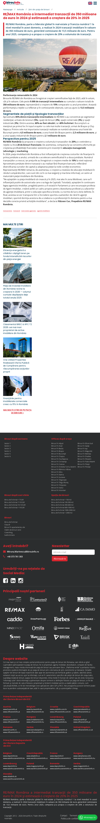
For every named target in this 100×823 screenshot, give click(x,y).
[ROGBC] (62, 598)
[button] (94, 3)
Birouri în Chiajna (57, 456)
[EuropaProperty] (38, 619)
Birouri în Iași (83, 448)
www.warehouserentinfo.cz (37, 758)
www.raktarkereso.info (82, 756)
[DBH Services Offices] (73, 646)
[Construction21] (38, 598)
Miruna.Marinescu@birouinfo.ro (23, 551)
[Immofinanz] (85, 619)
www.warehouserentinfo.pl (37, 768)
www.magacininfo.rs (81, 766)
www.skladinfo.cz (33, 756)
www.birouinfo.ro (10, 730)
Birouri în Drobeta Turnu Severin (63, 467)
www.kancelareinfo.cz (81, 709)
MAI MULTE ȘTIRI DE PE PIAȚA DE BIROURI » (17, 411)
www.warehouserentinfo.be (14, 758)
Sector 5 (7, 454)
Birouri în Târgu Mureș (59, 482)
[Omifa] (38, 628)
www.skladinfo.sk (10, 776)
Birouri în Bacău (57, 448)
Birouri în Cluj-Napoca (59, 459)
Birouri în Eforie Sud (85, 443)
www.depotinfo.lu (10, 766)
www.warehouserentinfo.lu (13, 768)
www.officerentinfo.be (35, 712)
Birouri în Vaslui (57, 487)
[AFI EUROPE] (38, 637)
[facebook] (7, 579)
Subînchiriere (9, 535)
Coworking (8, 532)
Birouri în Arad (56, 446)
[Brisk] (62, 637)
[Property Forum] (62, 628)
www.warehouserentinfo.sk (13, 779)
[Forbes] (62, 619)
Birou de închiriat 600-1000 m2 (62, 507)
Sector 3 (7, 448)
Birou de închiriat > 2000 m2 (61, 513)
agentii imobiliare (43, 211)
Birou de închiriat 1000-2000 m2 (63, 510)
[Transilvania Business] (62, 609)
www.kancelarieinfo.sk (58, 730)
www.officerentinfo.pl (81, 722)
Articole (20, 9)
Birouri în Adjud (57, 443)
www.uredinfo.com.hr (58, 709)
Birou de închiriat (10, 522)
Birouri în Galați (83, 446)
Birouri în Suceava (58, 477)
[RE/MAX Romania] (15, 609)
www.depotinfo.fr (57, 756)
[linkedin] (14, 579)
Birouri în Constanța (59, 461)
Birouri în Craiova (57, 464)
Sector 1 (7, 443)
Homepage (7, 9)
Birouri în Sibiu (57, 472)
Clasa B (7, 524)
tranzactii (16, 211)
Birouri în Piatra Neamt (86, 461)
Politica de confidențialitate (73, 818)
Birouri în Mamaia (84, 454)
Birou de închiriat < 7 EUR (14, 499)
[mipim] (15, 598)
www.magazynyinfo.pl (35, 766)
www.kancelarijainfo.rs (35, 730)
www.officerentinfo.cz (81, 712)
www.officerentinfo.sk (58, 732)
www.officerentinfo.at (11, 712)
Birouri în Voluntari (58, 490)
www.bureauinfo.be (34, 709)
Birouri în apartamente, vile (14, 527)
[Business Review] (85, 598)
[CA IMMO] (85, 609)
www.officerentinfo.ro (11, 732)
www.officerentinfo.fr (11, 722)
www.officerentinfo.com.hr (60, 712)
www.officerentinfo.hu (35, 722)
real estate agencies (28, 211)
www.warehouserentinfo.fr (60, 758)
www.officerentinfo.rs (35, 732)
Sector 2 (7, 446)
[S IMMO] (15, 637)
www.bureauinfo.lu (57, 719)
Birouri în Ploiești (84, 467)
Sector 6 (7, 456)
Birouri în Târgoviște (59, 480)
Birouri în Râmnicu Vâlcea (61, 469)
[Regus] (85, 628)
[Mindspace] (15, 628)
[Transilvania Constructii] (85, 637)
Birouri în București (58, 454)
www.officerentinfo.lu (58, 722)
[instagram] (21, 579)
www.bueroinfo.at (10, 709)
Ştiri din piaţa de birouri (39, 9)
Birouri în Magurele (85, 451)
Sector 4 (7, 451)
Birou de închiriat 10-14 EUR (15, 505)
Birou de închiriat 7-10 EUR (14, 502)
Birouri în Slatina (57, 474)
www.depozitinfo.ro (57, 766)
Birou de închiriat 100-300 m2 (62, 502)
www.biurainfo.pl (80, 719)
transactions (7, 211)
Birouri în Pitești (84, 464)
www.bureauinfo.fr (10, 719)
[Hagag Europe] (26, 646)
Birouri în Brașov (57, 451)
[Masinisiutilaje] (38, 609)
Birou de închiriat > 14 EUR (14, 507)
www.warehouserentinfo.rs (83, 768)
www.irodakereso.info (35, 719)
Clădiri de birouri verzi (12, 530)
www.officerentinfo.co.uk (83, 730)
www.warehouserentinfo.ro (60, 768)
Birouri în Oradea (84, 456)
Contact (63, 815)
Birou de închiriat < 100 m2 (61, 499)
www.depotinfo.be (10, 756)
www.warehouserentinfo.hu (84, 758)
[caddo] (15, 619)
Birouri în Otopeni (84, 459)
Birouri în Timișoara (58, 485)
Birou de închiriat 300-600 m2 (62, 505)
